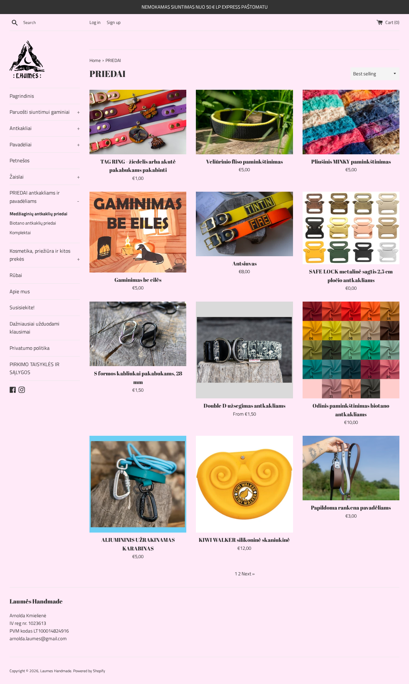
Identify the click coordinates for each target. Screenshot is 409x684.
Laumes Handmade (55, 671)
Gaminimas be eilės (137, 279)
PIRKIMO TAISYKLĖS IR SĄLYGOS (34, 368)
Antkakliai (45, 128)
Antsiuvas (244, 263)
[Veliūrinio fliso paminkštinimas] (244, 122)
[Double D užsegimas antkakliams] (244, 350)
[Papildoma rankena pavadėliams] (351, 468)
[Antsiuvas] (244, 224)
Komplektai (20, 232)
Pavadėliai (45, 144)
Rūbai (16, 275)
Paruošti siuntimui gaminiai (45, 112)
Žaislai (45, 177)
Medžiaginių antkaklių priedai (38, 214)
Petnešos (19, 160)
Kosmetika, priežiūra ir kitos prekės (45, 255)
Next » (248, 573)
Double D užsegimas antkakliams (244, 405)
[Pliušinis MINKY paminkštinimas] (351, 122)
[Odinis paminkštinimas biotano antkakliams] (351, 350)
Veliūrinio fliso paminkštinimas (244, 161)
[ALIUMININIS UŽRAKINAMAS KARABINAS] (137, 484)
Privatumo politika (30, 348)
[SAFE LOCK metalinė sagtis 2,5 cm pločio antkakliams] (351, 228)
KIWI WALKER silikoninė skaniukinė (244, 539)
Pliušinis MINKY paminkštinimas (351, 161)
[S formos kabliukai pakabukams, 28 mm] (137, 334)
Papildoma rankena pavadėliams (351, 507)
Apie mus (20, 291)
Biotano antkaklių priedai (33, 223)
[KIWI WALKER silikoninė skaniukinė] (244, 484)
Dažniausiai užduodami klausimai (34, 328)
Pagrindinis (22, 96)
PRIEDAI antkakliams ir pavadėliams (44, 197)
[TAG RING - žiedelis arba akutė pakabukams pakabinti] (137, 122)
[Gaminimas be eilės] (137, 232)
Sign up (113, 22)
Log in (95, 22)
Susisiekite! (22, 307)
